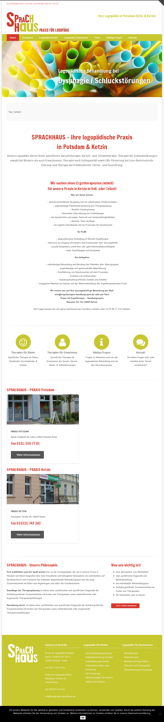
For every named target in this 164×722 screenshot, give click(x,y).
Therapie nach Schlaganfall (137, 665)
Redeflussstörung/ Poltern (136, 661)
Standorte (27, 37)
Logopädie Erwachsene (76, 37)
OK (82, 717)
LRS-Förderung (93, 673)
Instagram (147, 3)
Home (13, 37)
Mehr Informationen (28, 454)
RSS (154, 3)
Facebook (135, 3)
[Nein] (160, 714)
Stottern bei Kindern (95, 681)
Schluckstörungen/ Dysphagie (138, 669)
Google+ (141, 3)
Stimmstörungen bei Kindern (99, 677)
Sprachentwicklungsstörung (98, 653)
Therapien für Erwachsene (62, 352)
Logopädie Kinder (48, 37)
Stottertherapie (131, 657)
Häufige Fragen (114, 37)
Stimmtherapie (131, 653)
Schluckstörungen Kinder (97, 661)
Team (97, 37)
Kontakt (133, 37)
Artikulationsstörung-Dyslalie (99, 657)
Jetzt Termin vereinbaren (126, 606)
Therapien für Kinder (23, 352)
